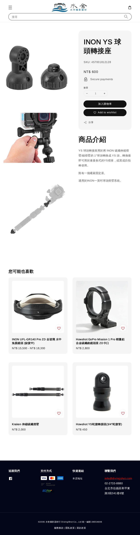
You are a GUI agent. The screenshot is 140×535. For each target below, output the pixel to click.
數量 (86, 87)
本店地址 (77, 478)
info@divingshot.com (118, 478)
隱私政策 (70, 528)
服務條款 (59, 528)
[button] (10, 7)
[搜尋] (126, 16)
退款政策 (81, 528)
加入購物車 (105, 103)
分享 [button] (90, 122)
